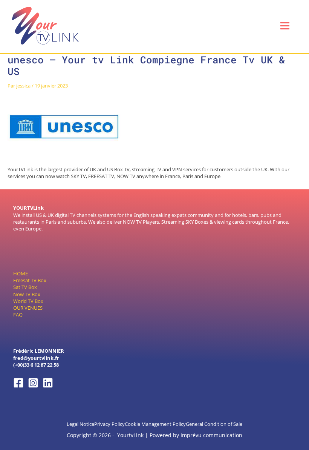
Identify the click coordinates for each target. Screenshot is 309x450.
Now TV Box (26, 294)
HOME (20, 273)
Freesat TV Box (29, 280)
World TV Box (28, 301)
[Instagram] (33, 383)
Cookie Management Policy (155, 424)
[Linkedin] (48, 383)
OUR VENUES (28, 307)
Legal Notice (80, 424)
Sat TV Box (25, 287)
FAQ (18, 314)
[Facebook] (18, 383)
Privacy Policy (109, 424)
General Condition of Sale (214, 424)
